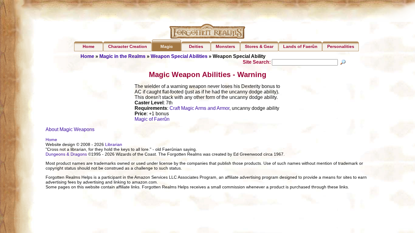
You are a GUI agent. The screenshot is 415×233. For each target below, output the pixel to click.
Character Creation (127, 46)
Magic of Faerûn (152, 119)
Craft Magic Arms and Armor (199, 108)
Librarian (113, 144)
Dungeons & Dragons (66, 154)
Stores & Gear (259, 46)
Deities (196, 46)
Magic (166, 46)
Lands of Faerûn (300, 46)
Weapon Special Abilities (179, 56)
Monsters (225, 46)
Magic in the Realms (122, 56)
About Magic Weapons (70, 129)
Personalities (340, 46)
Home (88, 46)
